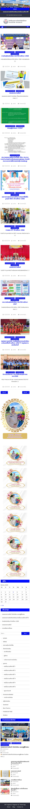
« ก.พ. (2, 605)
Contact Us (20, 807)
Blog (14, 807)
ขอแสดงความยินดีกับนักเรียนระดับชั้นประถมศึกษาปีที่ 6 (15, 618)
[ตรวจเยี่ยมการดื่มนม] (5, 782)
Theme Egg (23, 804)
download (5, 705)
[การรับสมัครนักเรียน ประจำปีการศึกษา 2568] (15, 41)
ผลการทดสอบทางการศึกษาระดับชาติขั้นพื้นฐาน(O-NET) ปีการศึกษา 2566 (15, 198)
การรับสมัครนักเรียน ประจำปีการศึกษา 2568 (15, 56)
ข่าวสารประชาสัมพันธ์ (9, 52)
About (8, 807)
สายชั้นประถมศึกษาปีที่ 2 (10, 670)
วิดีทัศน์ (5, 642)
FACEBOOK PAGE (7, 712)
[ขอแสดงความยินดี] (15, 79)
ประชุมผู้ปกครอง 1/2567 (15, 128)
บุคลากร (5, 663)
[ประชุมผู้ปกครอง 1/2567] (15, 115)
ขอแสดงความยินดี (15, 93)
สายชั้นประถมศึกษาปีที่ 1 (9, 666)
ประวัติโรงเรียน (7, 651)
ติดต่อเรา (5, 715)
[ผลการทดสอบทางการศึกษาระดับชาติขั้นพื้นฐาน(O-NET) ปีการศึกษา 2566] (15, 180)
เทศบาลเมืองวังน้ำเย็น (8, 645)
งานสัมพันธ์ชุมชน (14, 54)
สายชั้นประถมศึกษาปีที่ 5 (9, 683)
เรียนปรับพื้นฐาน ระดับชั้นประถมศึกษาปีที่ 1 (19, 789)
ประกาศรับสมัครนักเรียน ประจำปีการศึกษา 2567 (15, 303)
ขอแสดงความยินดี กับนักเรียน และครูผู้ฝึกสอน (13, 614)
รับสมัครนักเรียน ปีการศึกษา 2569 (10, 621)
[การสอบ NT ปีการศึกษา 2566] (15, 216)
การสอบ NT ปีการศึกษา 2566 (15, 230)
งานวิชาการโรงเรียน (20, 52)
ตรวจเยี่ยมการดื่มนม (7, 628)
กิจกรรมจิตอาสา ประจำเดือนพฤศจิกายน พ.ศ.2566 (15, 375)
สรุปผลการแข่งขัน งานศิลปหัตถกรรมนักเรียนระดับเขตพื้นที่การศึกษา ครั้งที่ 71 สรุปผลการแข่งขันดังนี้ (15, 343)
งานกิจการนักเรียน (20, 263)
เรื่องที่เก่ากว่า (5, 392)
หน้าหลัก (5, 638)
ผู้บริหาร (6, 656)
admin (14, 66)
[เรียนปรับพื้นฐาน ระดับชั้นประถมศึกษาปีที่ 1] (5, 791)
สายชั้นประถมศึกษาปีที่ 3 (9, 674)
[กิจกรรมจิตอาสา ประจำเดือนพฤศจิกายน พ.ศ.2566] (15, 362)
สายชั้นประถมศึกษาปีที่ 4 (10, 678)
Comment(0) (22, 66)
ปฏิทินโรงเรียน (6, 701)
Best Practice (6, 708)
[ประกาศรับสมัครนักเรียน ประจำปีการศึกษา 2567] (15, 288)
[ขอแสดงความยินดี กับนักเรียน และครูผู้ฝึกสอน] (15, 732)
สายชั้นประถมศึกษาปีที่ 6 (10, 687)
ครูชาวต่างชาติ (7, 691)
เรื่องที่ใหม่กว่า (26, 392)
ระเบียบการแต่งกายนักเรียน (10, 660)
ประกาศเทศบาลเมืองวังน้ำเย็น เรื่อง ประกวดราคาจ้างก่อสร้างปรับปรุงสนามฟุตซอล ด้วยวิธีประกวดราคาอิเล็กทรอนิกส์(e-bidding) (15, 159)
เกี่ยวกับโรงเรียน (7, 649)
